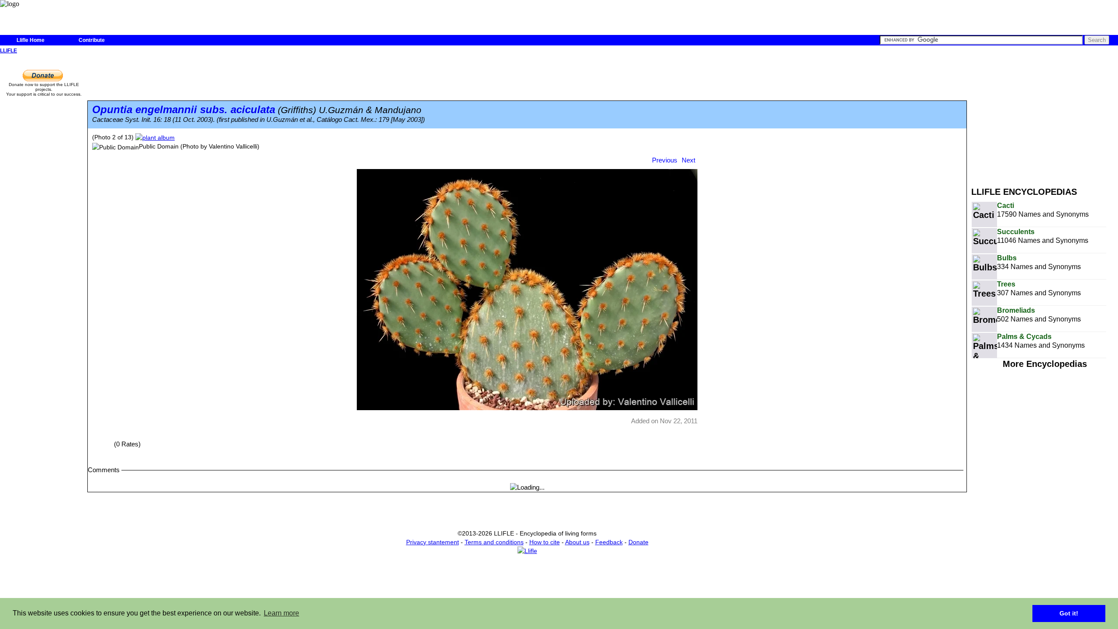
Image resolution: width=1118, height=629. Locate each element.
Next (688, 160)
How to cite (544, 542)
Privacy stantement (432, 542)
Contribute (92, 40)
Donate (638, 542)
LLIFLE (8, 51)
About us (577, 542)
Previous (664, 160)
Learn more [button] (281, 613)
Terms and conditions (494, 542)
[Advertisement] (1044, 117)
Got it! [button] (1068, 613)
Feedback (609, 542)
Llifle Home (31, 40)
